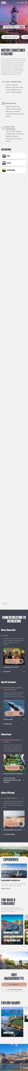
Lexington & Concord (11, 667)
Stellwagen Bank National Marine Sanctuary (12, 689)
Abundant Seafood (10, 798)
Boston (5, 635)
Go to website (13, 984)
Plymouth (6, 672)
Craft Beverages (9, 834)
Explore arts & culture (10, 37)
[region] (14, 391)
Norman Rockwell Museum (12, 774)
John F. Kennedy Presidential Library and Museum (12, 780)
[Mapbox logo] (5, 604)
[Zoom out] (25, 180)
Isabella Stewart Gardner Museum (12, 741)
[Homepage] (3, 3)
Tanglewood (7, 724)
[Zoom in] (25, 178)
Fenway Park (8, 719)
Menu (22, 3)
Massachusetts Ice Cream (12, 830)
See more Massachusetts (15, 989)
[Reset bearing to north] (25, 183)
